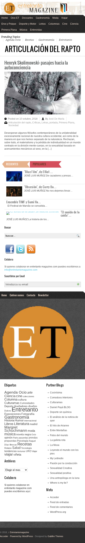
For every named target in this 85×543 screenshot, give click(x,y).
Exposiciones (12, 413)
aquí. (28, 491)
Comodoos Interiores (61, 397)
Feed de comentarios (61, 507)
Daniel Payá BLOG (60, 407)
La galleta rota (57, 440)
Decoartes (27, 17)
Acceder (54, 497)
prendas (33, 437)
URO (28, 451)
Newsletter (43, 295)
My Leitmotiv (56, 458)
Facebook (9, 249)
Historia (9, 420)
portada (53, 122)
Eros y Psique (8, 23)
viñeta (17, 454)
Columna (10, 399)
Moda (55, 17)
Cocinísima (56, 392)
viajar (8, 454)
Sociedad (13, 125)
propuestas (10, 440)
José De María (56, 118)
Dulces (7, 410)
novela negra (23, 434)
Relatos (8, 448)
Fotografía (27, 413)
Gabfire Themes (55, 536)
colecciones (28, 396)
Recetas (29, 39)
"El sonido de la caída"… (70, 213)
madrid (33, 424)
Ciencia (74, 23)
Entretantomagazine (18, 532)
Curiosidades (27, 403)
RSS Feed (31, 249)
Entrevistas (36, 29)
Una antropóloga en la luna (64, 478)
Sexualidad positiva (60, 473)
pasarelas (23, 438)
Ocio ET (15, 17)
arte (30, 392)
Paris (15, 438)
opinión (8, 437)
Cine (64, 23)
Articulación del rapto (19, 122)
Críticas (36, 122)
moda (31, 430)
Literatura (21, 424)
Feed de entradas (59, 502)
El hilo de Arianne (59, 425)
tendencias (10, 451)
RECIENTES (12, 164)
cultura (22, 399)
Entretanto (65, 39)
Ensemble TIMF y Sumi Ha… (23, 202)
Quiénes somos (17, 295)
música (10, 434)
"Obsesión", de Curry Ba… (40, 187)
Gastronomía (43, 17)
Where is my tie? (59, 482)
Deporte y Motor (27, 23)
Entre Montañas (58, 430)
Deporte (8, 406)
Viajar (64, 17)
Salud (16, 447)
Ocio (33, 434)
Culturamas (11, 403)
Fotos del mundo (59, 435)
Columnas (54, 23)
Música (23, 29)
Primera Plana (9, 29)
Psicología (22, 440)
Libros (8, 424)
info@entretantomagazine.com (20, 269)
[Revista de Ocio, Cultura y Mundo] (42, 8)
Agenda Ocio (13, 39)
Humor (19, 420)
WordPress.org (58, 512)
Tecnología (26, 448)
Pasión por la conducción (63, 463)
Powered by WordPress (21, 536)
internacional (30, 420)
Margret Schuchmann (15, 429)
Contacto (31, 295)
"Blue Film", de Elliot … (38, 171)
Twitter (20, 249)
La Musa (54, 445)
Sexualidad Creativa (61, 468)
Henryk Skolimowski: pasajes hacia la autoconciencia (36, 65)
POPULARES (39, 164)
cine (19, 396)
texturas (21, 451)
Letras (42, 23)
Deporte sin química (61, 412)
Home (4, 17)
